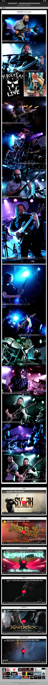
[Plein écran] (44, 513)
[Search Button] (45, 1)
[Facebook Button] (44, 1)
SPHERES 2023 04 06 (24, 12)
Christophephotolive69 (22, 13)
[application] (24, 502)
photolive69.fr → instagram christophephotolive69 (24, 3)
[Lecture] (3, 513)
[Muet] (42, 513)
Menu (4, 1)
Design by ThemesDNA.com (24, 683)
